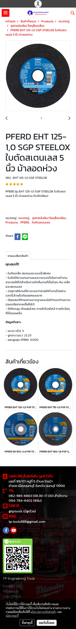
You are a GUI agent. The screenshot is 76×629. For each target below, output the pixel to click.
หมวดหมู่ (24, 218)
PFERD (25, 222)
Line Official (12, 596)
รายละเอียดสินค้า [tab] (18, 256)
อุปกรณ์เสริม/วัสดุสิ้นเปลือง (49, 218)
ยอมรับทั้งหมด (46, 622)
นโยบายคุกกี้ (12, 615)
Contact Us (11, 586)
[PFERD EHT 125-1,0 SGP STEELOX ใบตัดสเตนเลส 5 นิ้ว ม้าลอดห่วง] (38, 76)
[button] (71, 13)
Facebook (10, 591)
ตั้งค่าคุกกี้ (27, 622)
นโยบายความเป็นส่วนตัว (43, 612)
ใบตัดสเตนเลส (41, 222)
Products (12, 222)
